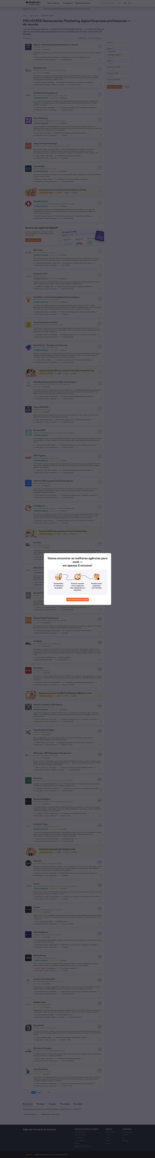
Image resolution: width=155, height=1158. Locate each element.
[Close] (109, 555)
